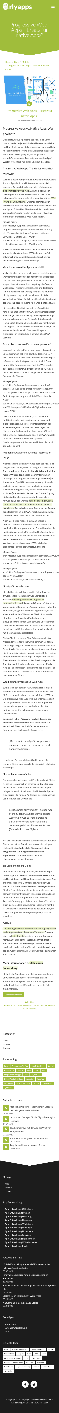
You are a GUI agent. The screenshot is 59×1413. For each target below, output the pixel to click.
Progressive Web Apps (12, 1075)
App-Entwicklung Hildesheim (19, 1231)
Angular (20, 1070)
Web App (40, 1079)
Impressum (10, 1324)
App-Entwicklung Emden (17, 1246)
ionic (44, 1070)
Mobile (30, 1002)
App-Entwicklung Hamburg (18, 1216)
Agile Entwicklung (23, 1083)
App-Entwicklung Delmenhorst (20, 1238)
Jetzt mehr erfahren (13, 994)
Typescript (8, 1088)
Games (6, 1047)
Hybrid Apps (17, 1005)
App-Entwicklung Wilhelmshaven (21, 1242)
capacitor (30, 1079)
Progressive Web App (20, 1066)
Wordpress (8, 1083)
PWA (34, 1008)
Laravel (51, 1066)
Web (5, 1040)
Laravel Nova (47, 1083)
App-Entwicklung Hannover (18, 1220)
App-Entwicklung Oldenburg (19, 1209)
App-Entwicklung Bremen (17, 1212)
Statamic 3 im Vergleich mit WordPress (29, 1138)
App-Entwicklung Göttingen (18, 1227)
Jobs (7, 1331)
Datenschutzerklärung (16, 1327)
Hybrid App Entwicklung (34, 1005)
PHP (26, 1075)
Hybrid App (36, 1075)
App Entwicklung (38, 1066)
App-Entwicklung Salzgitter (18, 1234)
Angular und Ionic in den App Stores (27, 1145)
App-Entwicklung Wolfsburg (19, 1223)
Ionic (8, 1005)
